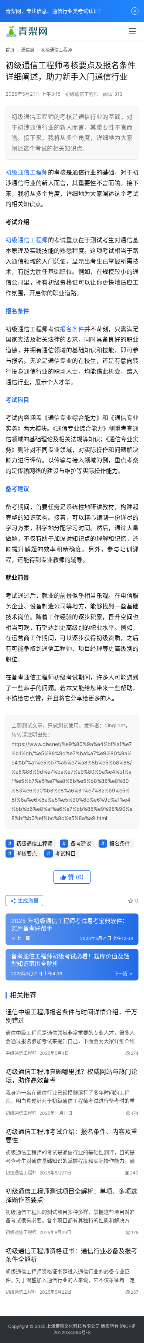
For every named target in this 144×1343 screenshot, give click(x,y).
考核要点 (26, 853)
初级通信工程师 (82, 94)
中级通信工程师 (21, 1053)
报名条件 (17, 311)
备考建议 (17, 488)
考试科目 (17, 399)
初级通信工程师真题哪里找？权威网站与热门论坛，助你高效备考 (71, 1076)
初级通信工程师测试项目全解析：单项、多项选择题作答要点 (71, 1196)
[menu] (132, 31)
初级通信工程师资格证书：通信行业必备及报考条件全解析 (71, 1255)
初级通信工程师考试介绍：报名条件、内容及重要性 (71, 1136)
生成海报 (27, 900)
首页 (10, 50)
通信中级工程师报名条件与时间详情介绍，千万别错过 (71, 1016)
